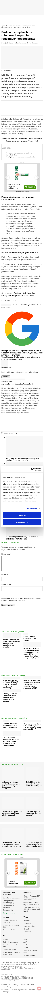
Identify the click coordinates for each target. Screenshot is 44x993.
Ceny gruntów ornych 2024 (11, 926)
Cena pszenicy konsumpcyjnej (8, 901)
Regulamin (5, 990)
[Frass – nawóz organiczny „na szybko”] (25, 634)
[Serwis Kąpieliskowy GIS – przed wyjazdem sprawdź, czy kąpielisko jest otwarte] (12, 637)
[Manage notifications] (39, 988)
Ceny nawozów (9, 913)
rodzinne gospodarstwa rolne (13, 359)
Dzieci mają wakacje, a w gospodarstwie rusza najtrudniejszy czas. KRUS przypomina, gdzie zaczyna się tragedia (31, 653)
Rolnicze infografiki (27, 985)
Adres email (6, 584)
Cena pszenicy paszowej (8, 906)
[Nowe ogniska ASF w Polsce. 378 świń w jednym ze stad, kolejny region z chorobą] (11, 677)
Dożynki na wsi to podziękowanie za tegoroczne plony (10, 725)
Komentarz (6, 554)
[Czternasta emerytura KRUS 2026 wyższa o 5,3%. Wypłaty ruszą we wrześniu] (32, 721)
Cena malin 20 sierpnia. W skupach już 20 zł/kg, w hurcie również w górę (11, 844)
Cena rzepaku (8, 910)
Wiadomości (5, 985)
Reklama (32, 990)
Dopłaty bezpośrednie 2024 (11, 946)
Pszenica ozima (29, 926)
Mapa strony (6, 987)
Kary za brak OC (9, 930)
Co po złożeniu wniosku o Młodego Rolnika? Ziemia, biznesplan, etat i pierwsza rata (11, 741)
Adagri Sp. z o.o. (33, 963)
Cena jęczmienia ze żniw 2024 (10, 921)
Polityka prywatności (19, 990)
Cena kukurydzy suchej (11, 898)
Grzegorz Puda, (13, 357)
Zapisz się (5, 377)
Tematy (15, 985)
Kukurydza (27, 923)
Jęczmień (27, 920)
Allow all (22, 515)
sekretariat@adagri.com (10, 980)
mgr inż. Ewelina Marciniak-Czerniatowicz (24, 43)
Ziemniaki (27, 932)
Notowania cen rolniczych (9, 893)
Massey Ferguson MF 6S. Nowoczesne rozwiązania (31, 898)
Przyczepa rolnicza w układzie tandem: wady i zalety (31, 909)
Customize (20, 522)
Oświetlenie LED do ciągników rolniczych (31, 903)
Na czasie (6, 917)
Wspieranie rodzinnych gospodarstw (21, 157)
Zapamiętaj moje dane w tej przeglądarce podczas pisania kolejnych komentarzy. (21, 599)
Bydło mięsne (28, 945)
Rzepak (26, 929)
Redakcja (5, 992)
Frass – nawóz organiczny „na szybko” (29, 638)
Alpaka (26, 939)
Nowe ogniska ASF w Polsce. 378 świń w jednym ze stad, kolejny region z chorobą (10, 684)
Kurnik (25, 948)
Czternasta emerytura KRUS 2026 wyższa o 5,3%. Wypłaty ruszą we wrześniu (32, 726)
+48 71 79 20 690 (10, 978)
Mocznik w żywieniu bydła (30, 951)
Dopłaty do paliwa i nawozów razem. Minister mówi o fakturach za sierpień (10, 697)
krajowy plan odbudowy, (30, 357)
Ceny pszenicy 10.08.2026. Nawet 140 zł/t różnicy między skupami (12, 813)
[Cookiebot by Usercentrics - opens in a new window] (31, 469)
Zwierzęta (27, 936)
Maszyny (27, 893)
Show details (31, 508)
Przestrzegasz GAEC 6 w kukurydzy (11, 953)
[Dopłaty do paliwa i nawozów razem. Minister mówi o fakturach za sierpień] (12, 691)
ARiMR (5, 939)
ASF (25, 942)
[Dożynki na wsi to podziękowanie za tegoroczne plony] (6, 721)
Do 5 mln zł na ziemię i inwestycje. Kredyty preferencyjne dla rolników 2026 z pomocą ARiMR (31, 684)
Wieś (5, 936)
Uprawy (26, 917)
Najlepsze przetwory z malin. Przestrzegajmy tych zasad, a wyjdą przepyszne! (11, 785)
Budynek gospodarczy (11, 942)
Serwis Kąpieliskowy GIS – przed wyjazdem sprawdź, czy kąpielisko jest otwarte (11, 643)
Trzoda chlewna (29, 955)
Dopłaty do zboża (9, 949)
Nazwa (4, 575)
